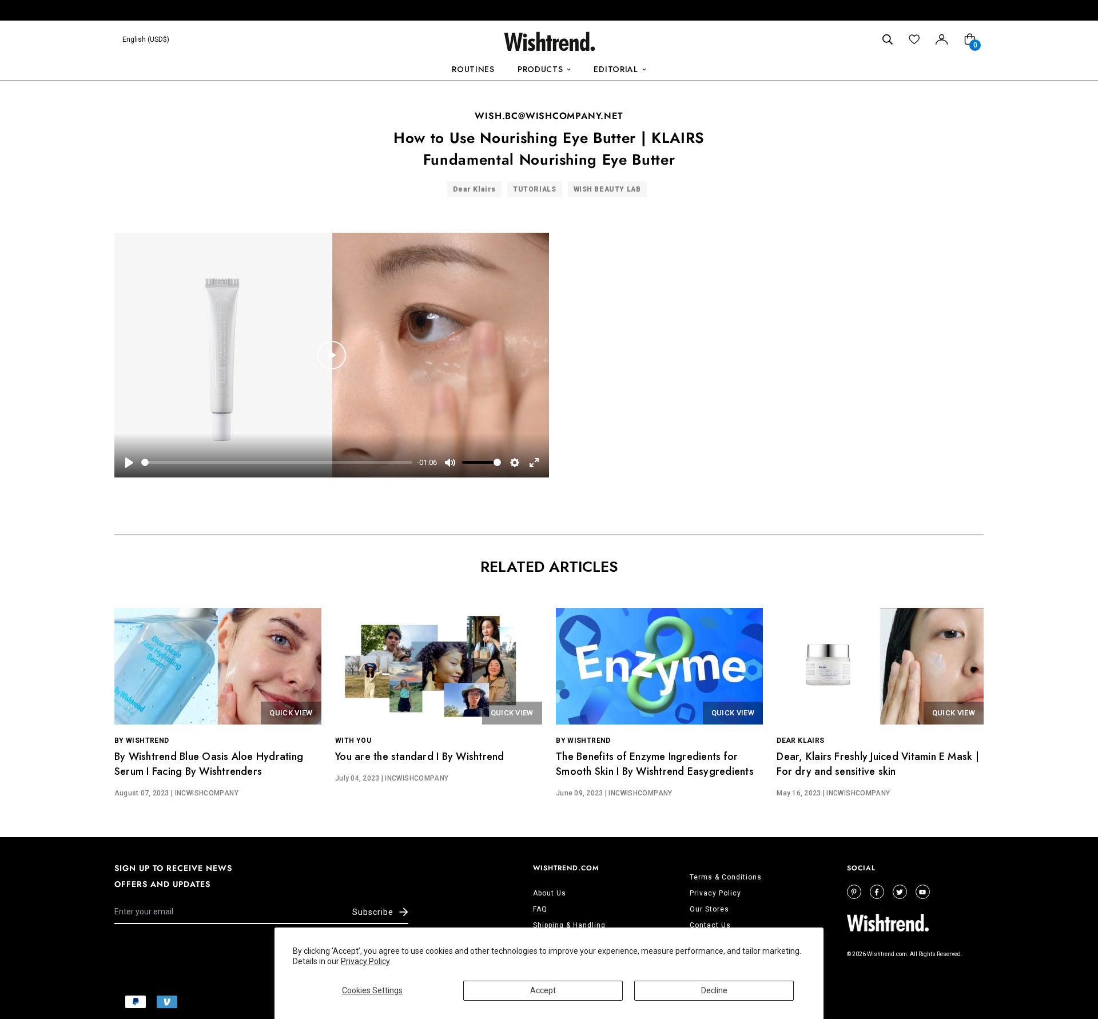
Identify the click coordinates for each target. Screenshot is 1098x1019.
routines (473, 69)
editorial (616, 69)
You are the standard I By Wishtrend (419, 756)
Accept (543, 990)
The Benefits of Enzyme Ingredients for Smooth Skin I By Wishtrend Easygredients (655, 764)
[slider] (276, 462)
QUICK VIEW (290, 712)
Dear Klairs (474, 189)
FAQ (540, 909)
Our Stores (709, 909)
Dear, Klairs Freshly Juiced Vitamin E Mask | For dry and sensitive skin (878, 764)
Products (540, 69)
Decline (714, 990)
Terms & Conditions (726, 877)
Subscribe (372, 912)
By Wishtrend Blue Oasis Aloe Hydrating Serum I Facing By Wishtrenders (208, 764)
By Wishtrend (141, 741)
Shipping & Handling (569, 925)
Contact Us (710, 925)
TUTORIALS (534, 189)
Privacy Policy (365, 961)
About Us (549, 893)
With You (353, 741)
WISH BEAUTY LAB (607, 189)
